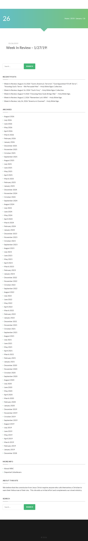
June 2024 (8, 211)
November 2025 (10, 149)
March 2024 (9, 222)
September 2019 (10, 420)
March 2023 (9, 266)
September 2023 (10, 244)
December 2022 (10, 277)
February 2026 (10, 138)
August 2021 (9, 336)
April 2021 (8, 351)
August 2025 (9, 160)
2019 (72, 18)
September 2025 (10, 157)
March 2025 (9, 179)
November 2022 (10, 281)
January (79, 18)
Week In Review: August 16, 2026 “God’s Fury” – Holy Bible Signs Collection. (34, 90)
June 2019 (8, 431)
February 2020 (10, 402)
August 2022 (9, 292)
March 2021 (9, 354)
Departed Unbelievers (13, 472)
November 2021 (10, 325)
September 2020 (10, 376)
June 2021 (8, 343)
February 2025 (10, 182)
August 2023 (9, 248)
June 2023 (8, 255)
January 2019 (9, 449)
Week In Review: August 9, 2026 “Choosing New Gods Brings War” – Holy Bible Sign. (37, 94)
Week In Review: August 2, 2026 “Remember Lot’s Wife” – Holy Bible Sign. (33, 97)
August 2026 (9, 116)
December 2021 (10, 321)
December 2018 (10, 453)
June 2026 (8, 124)
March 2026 (9, 135)
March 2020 (9, 398)
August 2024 (9, 204)
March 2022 (9, 310)
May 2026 (8, 127)
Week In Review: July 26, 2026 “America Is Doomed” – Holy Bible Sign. (31, 101)
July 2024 (8, 208)
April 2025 (8, 175)
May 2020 (8, 391)
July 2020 (8, 383)
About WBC (9, 468)
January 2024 (9, 230)
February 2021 (10, 358)
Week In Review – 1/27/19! (26, 48)
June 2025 (8, 168)
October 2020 (9, 372)
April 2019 (8, 438)
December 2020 (10, 365)
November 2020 (10, 369)
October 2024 (9, 197)
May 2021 (8, 347)
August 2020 (9, 380)
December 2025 (10, 146)
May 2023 (8, 259)
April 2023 (8, 263)
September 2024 (10, 200)
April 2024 (8, 219)
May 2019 (8, 435)
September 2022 (10, 288)
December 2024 (10, 189)
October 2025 (9, 153)
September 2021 (10, 332)
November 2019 (10, 413)
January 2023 (9, 274)
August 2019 (9, 424)
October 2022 (9, 285)
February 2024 (10, 226)
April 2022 (8, 307)
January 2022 (9, 318)
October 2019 (9, 416)
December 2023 (10, 233)
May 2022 (8, 303)
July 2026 (8, 120)
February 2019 (10, 446)
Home (67, 18)
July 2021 (8, 340)
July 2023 (8, 252)
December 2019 (10, 409)
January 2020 (9, 405)
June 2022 (8, 299)
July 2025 (8, 164)
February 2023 (10, 270)
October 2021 (9, 329)
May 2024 (8, 215)
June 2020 (8, 387)
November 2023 (10, 237)
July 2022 (8, 296)
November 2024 (10, 193)
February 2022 (10, 314)
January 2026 (9, 142)
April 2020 (8, 394)
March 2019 (9, 442)
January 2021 (9, 362)
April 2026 (8, 131)
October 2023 (9, 241)
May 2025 (8, 171)
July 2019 (8, 427)
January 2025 (9, 186)
